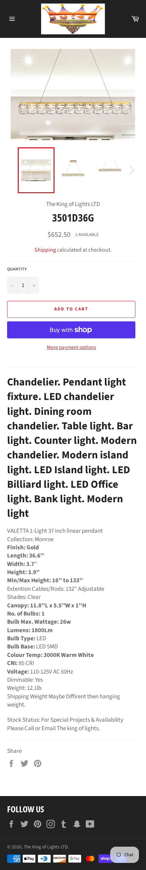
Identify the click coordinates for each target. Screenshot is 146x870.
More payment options (71, 347)
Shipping (45, 250)
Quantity (17, 269)
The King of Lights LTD (46, 846)
